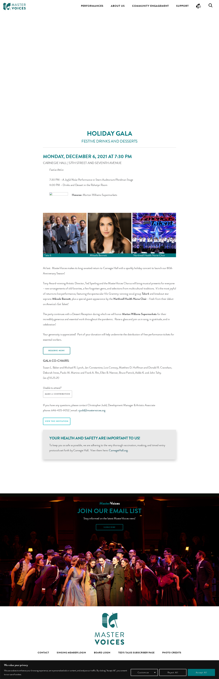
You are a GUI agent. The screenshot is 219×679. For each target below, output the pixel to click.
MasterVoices (14, 6)
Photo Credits (171, 652)
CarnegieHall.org (118, 450)
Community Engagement (150, 6)
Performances (92, 6)
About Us (118, 6)
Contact (43, 652)
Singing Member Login (71, 652)
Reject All (173, 672)
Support (182, 6)
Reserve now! (56, 350)
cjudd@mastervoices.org (91, 410)
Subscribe (109, 527)
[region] (109, 669)
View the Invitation (56, 421)
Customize (143, 672)
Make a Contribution (57, 394)
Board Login (102, 652)
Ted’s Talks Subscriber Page (136, 652)
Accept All (201, 672)
